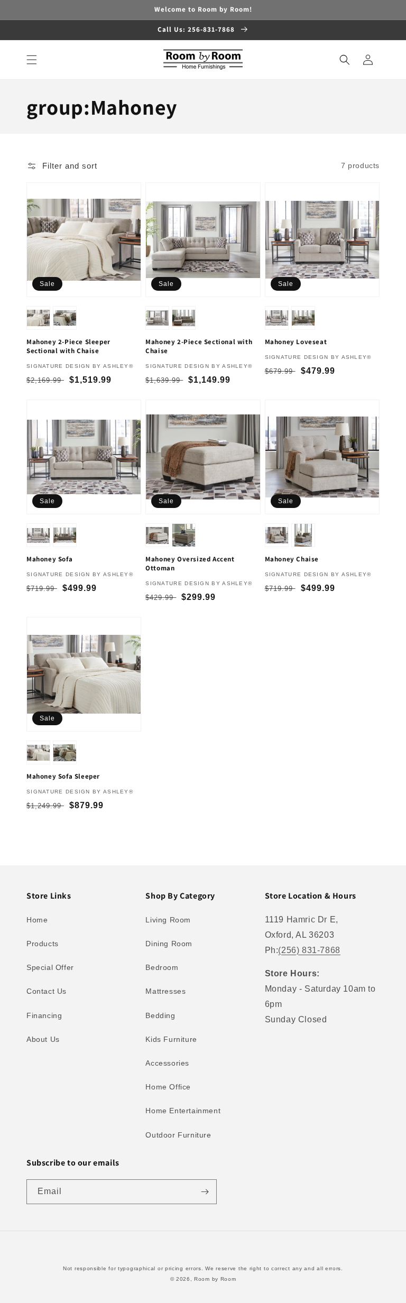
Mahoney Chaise (292, 559)
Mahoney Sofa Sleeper (63, 776)
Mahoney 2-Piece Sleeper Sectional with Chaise (68, 346)
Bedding (160, 1015)
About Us (43, 1039)
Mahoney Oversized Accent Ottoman (189, 563)
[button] (31, 59)
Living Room (168, 920)
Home (37, 920)
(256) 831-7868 (309, 950)
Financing (44, 1015)
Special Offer (50, 967)
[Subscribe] (204, 1191)
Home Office (168, 1087)
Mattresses (165, 991)
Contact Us (46, 991)
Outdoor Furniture (178, 1135)
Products (42, 943)
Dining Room (168, 943)
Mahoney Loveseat (296, 342)
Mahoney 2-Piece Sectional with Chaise (198, 346)
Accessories (167, 1063)
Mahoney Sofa (49, 559)
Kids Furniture (171, 1039)
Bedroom (161, 967)
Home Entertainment (182, 1110)
